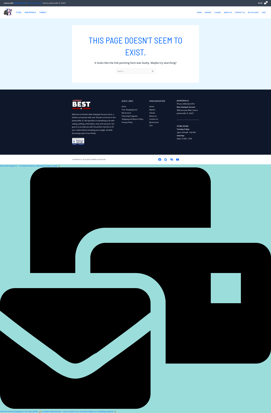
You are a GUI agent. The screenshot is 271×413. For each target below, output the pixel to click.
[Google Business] (165, 159)
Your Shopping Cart (129, 110)
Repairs (152, 110)
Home (151, 106)
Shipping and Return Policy (132, 119)
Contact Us (153, 119)
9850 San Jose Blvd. (34, 3)
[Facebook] (159, 159)
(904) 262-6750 (19, 3)
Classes (152, 113)
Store (124, 106)
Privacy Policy (127, 122)
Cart (151, 125)
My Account (126, 113)
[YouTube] (177, 159)
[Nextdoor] (171, 159)
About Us (153, 116)
